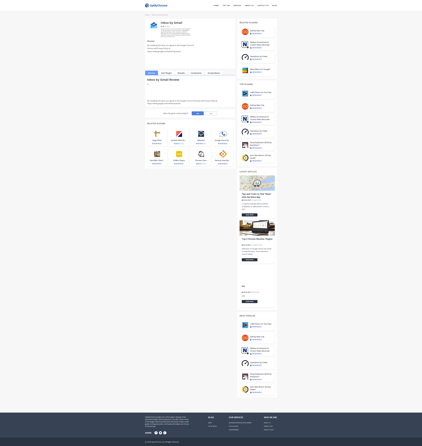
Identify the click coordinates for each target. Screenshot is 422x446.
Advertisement (234, 430)
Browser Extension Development (240, 423)
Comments (196, 73)
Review (151, 73)
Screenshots (214, 73)
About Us (249, 5)
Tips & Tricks (212, 426)
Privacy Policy (269, 430)
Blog (274, 5)
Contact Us (263, 5)
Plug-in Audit (233, 426)
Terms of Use (268, 426)
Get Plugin (166, 73)
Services (237, 5)
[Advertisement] (214, 36)
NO (211, 113)
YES (197, 113)
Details (181, 73)
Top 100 (226, 5)
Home (216, 5)
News (210, 423)
